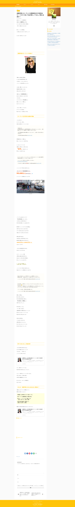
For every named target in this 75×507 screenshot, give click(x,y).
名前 (17, 474)
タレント (25, 4)
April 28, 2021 (30, 135)
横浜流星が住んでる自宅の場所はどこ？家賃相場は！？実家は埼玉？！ (53, 34)
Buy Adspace (53, 4)
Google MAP (30, 193)
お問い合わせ (45, 4)
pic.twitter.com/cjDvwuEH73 (22, 161)
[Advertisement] (30, 45)
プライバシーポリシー (35, 501)
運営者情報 (18, 4)
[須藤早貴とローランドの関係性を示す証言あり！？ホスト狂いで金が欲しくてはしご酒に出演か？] (32, 453)
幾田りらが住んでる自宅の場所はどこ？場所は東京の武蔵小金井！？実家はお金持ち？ (53, 39)
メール (18, 478)
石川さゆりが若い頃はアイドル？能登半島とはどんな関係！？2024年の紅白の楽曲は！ (53, 42)
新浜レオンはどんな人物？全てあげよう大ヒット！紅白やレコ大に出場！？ (53, 45)
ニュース (32, 4)
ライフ (39, 4)
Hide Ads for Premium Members (18, 6)
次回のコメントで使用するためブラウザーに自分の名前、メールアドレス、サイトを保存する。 (31, 485)
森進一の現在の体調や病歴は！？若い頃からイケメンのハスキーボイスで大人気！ (53, 36)
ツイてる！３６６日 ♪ (37, 2)
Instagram (30, 73)
